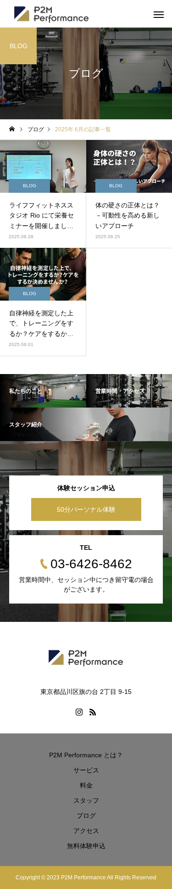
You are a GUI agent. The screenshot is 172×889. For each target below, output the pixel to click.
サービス (86, 770)
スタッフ (86, 800)
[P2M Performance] (86, 657)
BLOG (29, 185)
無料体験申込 (86, 846)
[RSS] (93, 711)
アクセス (86, 830)
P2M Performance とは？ (86, 755)
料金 (86, 785)
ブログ (86, 815)
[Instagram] (79, 711)
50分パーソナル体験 (86, 509)
